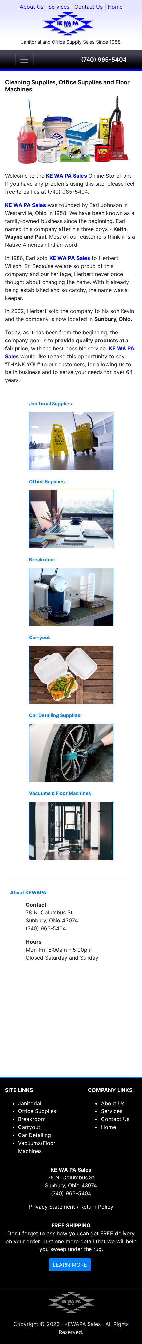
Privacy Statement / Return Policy (71, 1206)
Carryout (29, 1127)
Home (115, 6)
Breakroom (32, 1119)
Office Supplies (37, 1111)
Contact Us (88, 6)
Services (58, 6)
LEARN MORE (70, 1264)
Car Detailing (34, 1135)
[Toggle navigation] (24, 59)
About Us (31, 6)
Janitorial (29, 1103)
